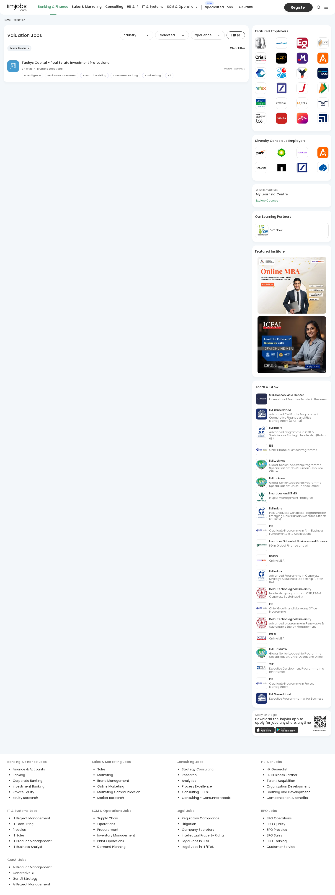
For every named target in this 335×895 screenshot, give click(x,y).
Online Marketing (110, 786)
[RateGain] (302, 152)
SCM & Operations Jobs (111, 810)
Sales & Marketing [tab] (87, 6)
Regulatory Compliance (200, 818)
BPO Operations (279, 818)
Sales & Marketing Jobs (111, 761)
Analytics (189, 780)
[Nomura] (281, 118)
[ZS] (323, 43)
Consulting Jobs (190, 761)
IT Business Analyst (27, 846)
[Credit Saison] (260, 103)
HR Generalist (277, 769)
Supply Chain (107, 818)
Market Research (110, 797)
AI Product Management (32, 867)
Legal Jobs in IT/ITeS (198, 846)
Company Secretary (198, 829)
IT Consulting (23, 824)
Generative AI (23, 873)
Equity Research (25, 797)
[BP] (281, 152)
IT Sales (19, 835)
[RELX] (302, 103)
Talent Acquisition (281, 780)
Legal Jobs (185, 810)
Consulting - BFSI (195, 792)
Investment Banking (28, 786)
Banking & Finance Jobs (27, 761)
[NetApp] (281, 167)
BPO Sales (274, 835)
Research (189, 775)
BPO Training (277, 841)
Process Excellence (197, 786)
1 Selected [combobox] (166, 35)
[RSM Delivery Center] (323, 73)
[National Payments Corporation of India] (323, 88)
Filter (235, 35)
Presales (19, 829)
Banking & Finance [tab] (53, 6)
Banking (19, 775)
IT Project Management (31, 818)
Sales (101, 769)
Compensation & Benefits (287, 797)
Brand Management (113, 780)
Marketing (105, 775)
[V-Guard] (281, 58)
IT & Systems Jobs (22, 810)
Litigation (189, 824)
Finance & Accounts (29, 769)
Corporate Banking (27, 780)
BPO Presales (277, 829)
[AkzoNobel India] (281, 43)
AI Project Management (31, 884)
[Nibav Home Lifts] (323, 103)
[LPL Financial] (323, 118)
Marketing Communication (118, 792)
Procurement (108, 829)
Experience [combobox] (202, 35)
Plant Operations (110, 841)
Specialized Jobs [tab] (219, 7)
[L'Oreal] (281, 103)
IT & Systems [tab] (152, 6)
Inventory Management (116, 835)
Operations (106, 824)
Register (298, 7)
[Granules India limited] (281, 73)
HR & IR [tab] (133, 6)
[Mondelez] (302, 58)
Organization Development (288, 786)
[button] (19, 48)
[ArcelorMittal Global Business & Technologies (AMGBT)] (302, 118)
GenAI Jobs (16, 859)
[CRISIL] (260, 58)
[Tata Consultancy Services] (260, 118)
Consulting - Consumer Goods (206, 797)
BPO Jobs (269, 810)
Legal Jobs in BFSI (195, 841)
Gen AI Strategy (25, 878)
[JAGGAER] (302, 88)
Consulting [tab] (114, 6)
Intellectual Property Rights (203, 835)
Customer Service (281, 846)
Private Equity (23, 792)
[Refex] (260, 88)
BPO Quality (276, 824)
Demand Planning (111, 846)
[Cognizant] (260, 73)
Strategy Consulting (198, 769)
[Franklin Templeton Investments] (260, 43)
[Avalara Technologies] (323, 58)
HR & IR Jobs (271, 761)
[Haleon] (260, 167)
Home (7, 20)
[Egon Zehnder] (302, 43)
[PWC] (260, 152)
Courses (246, 7)
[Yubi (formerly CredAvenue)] (302, 73)
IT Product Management (32, 841)
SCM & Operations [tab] (182, 6)
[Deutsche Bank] (281, 88)
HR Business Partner (282, 775)
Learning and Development (288, 792)
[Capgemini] (323, 167)
